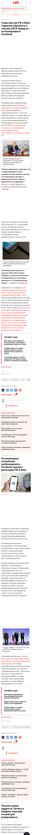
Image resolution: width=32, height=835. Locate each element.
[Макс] (7, 390)
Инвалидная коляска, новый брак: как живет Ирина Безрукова (14, 423)
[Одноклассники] (20, 390)
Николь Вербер (7, 721)
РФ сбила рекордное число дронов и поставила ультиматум (13, 442)
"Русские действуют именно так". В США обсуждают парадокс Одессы (15, 770)
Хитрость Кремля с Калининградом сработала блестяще (13, 764)
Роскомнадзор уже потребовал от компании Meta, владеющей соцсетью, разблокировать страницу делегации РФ (15, 130)
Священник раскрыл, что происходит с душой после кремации (14, 776)
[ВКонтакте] (16, 390)
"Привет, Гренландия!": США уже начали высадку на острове (14, 796)
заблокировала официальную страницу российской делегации (14, 107)
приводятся (5, 184)
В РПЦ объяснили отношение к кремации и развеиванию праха (15, 448)
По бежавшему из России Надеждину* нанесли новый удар (14, 436)
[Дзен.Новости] (3, 390)
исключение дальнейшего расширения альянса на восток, (15, 310)
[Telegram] (11, 390)
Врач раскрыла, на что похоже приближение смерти (11, 429)
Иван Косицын (6, 373)
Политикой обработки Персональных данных (12, 8)
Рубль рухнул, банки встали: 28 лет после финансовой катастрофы (15, 417)
